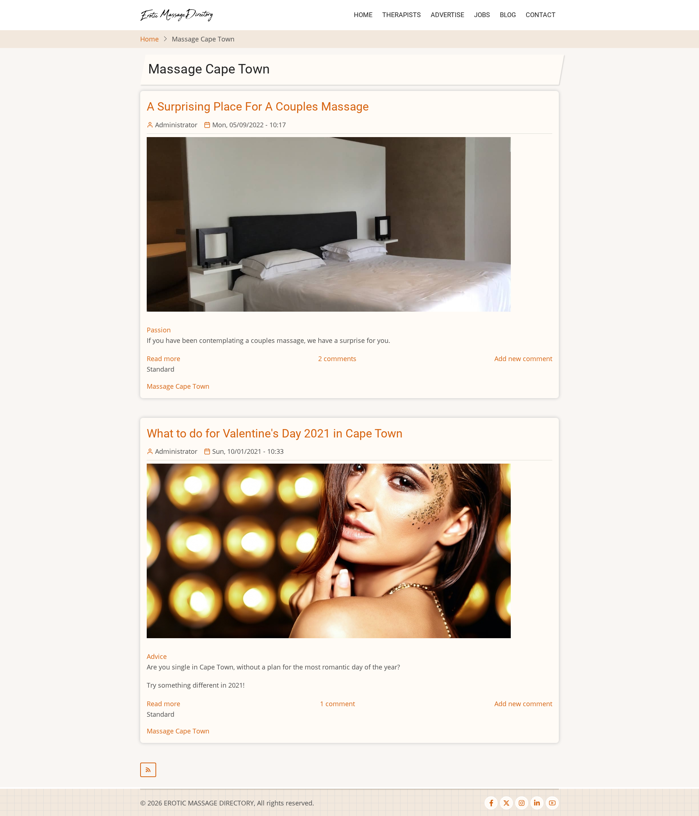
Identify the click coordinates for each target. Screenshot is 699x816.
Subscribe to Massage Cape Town (349, 770)
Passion (159, 329)
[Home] (176, 14)
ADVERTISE (447, 15)
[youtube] (552, 802)
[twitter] (506, 802)
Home (149, 39)
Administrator (176, 124)
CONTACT (541, 15)
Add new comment (523, 358)
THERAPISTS (401, 15)
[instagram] (521, 802)
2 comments (337, 358)
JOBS (482, 15)
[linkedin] (537, 802)
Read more (163, 358)
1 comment (337, 703)
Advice (157, 656)
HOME (363, 15)
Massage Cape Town (178, 386)
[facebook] (491, 802)
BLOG (508, 15)
